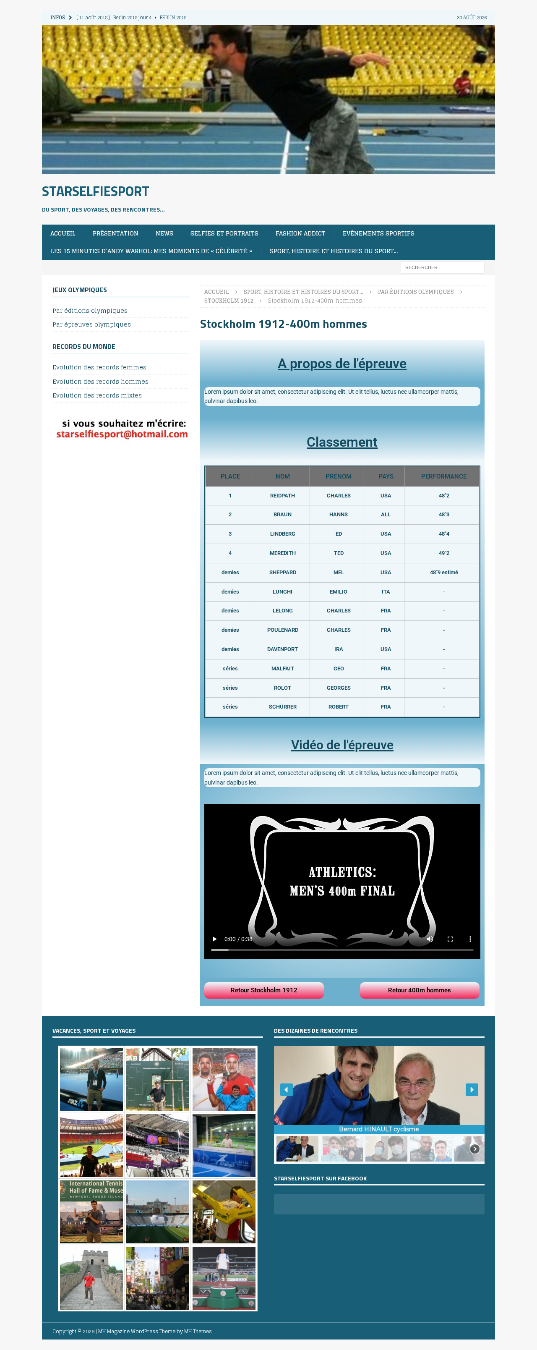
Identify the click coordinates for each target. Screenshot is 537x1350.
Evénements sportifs (378, 233)
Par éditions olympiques (90, 311)
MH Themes (198, 1331)
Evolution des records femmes (99, 367)
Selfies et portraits (224, 233)
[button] (286, 1089)
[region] (379, 1105)
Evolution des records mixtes (97, 395)
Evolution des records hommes (100, 381)
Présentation (115, 233)
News (164, 233)
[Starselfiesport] (268, 168)
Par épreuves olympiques (91, 324)
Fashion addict (301, 233)
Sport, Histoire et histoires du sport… (334, 251)
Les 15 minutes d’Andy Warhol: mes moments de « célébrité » (152, 251)
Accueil (63, 233)
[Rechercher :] (443, 267)
